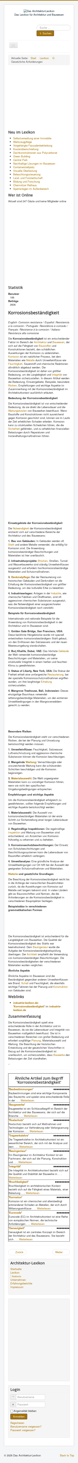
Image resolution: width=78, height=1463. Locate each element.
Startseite (16, 1269)
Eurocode (15, 1212)
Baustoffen (45, 346)
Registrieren (17, 1423)
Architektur (40, 342)
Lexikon (14, 1272)
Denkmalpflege (20, 577)
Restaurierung (55, 674)
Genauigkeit (16, 1228)
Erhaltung (46, 681)
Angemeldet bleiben (25, 1411)
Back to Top (67, 1455)
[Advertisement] (39, 97)
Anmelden (19, 1416)
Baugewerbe (16, 1104)
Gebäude (63, 651)
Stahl (11, 544)
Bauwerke (59, 1055)
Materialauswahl (21, 778)
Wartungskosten (17, 411)
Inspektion (14, 832)
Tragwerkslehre (18, 1135)
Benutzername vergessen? (25, 1426)
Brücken (43, 561)
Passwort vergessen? (22, 1430)
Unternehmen (18, 1280)
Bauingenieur (40, 947)
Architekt (32, 954)
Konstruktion (60, 987)
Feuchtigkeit (15, 364)
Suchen (47, 33)
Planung (36, 1040)
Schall (24, 983)
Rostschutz (16, 1120)
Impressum (16, 1287)
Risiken (12, 385)
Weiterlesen (27, 1100)
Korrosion (13, 356)
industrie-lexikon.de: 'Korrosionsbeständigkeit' (29, 1004)
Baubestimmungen (21, 1089)
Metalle (30, 360)
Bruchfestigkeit (18, 1182)
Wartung (31, 762)
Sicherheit (14, 429)
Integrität (57, 374)
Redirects (16, 1276)
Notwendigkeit (21, 528)
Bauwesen (58, 342)
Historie (13, 874)
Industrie (56, 593)
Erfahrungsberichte (21, 1283)
